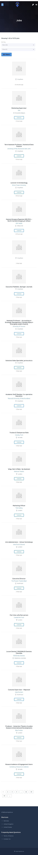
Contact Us (7, 839)
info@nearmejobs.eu (7, 812)
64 (4, 796)
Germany (6, 821)
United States (8, 827)
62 (26, 792)
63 (31, 792)
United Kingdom (8, 824)
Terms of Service (8, 836)
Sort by (3, 42)
